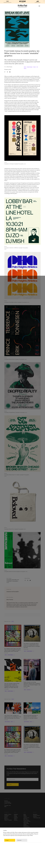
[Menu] (39, 6)
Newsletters (26, 825)
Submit (25, 815)
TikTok (15, 815)
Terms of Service (27, 821)
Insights (25, 824)
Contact (25, 816)
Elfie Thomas (9, 66)
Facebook (16, 817)
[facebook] (4, 71)
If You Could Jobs (36, 817)
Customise (19, 840)
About (25, 814)
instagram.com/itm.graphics (13, 591)
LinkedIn (15, 816)
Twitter (15, 818)
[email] (9, 71)
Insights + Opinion (7, 814)
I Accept (7, 840)
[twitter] (7, 71)
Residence (35, 814)
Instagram (16, 814)
